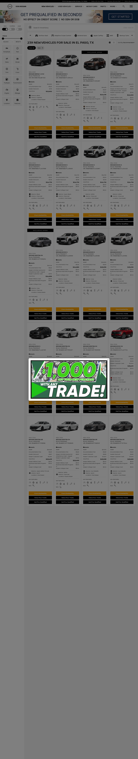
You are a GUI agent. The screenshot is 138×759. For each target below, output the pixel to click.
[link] (107, 359)
